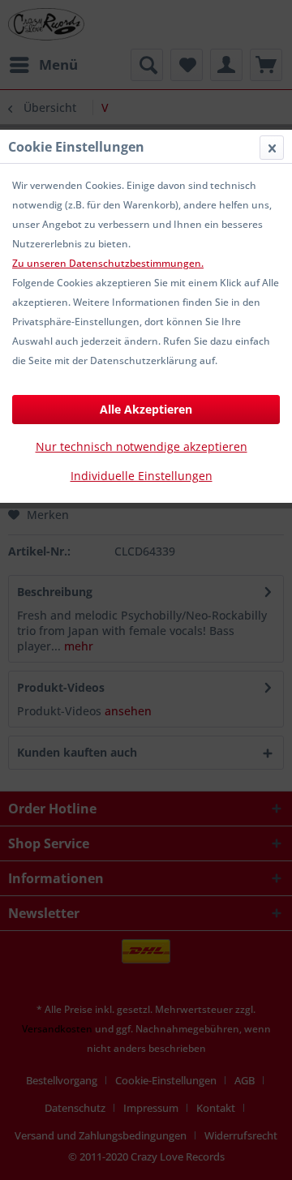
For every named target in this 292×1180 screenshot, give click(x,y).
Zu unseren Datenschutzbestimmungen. (108, 263)
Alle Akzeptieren (146, 409)
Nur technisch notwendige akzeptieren (141, 446)
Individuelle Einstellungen (142, 475)
